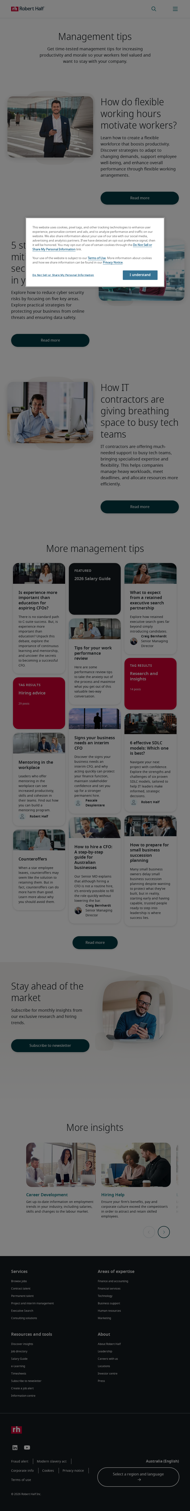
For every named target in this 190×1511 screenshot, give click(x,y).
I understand (140, 275)
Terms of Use (97, 258)
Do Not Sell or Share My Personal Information (63, 275)
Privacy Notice (113, 262)
